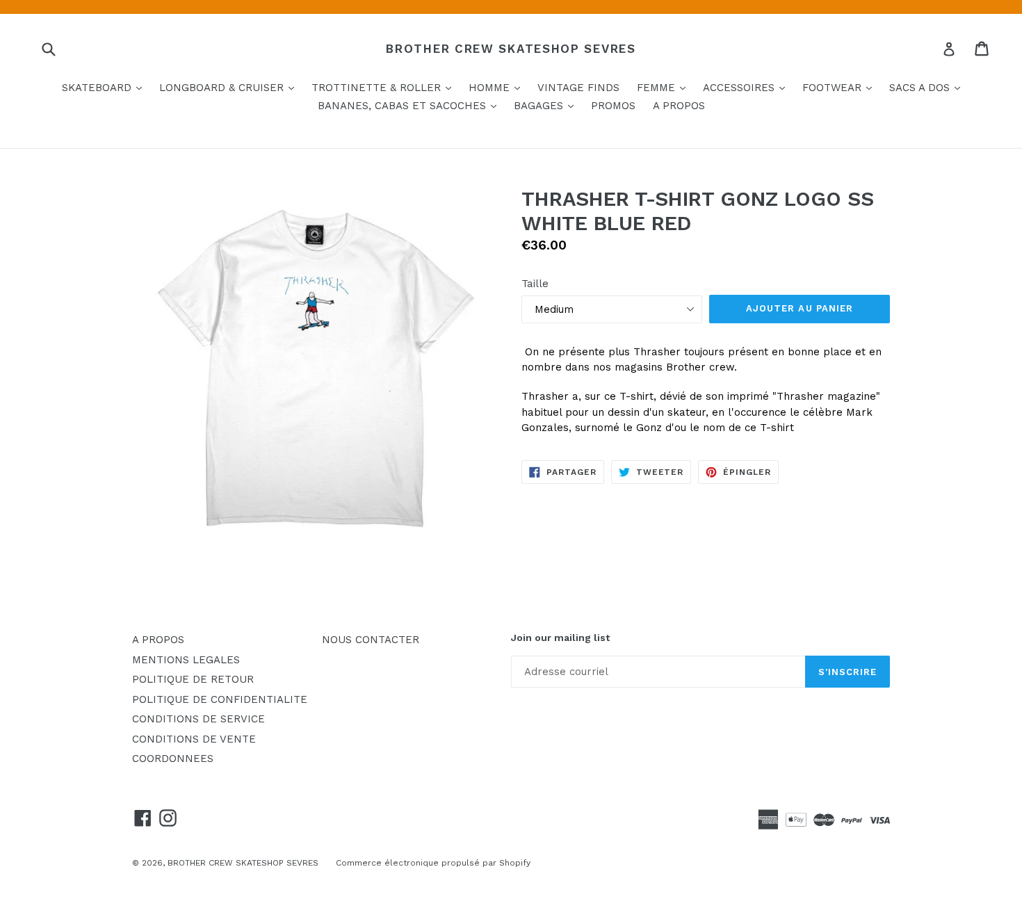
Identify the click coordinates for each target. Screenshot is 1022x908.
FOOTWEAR (840, 87)
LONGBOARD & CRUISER (230, 87)
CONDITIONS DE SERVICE (198, 719)
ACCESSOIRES (747, 87)
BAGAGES (547, 105)
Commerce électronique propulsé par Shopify (433, 863)
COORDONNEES (172, 758)
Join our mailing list (560, 637)
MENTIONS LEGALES (186, 660)
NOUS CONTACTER (370, 639)
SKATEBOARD (105, 87)
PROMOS (613, 105)
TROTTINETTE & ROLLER (384, 87)
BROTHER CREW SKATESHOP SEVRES (510, 49)
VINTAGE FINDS (578, 87)
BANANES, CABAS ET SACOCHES (410, 105)
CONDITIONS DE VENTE (194, 739)
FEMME (664, 87)
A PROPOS (679, 105)
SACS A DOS (928, 87)
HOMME (498, 87)
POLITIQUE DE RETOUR (193, 679)
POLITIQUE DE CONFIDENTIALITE (219, 699)
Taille (535, 283)
